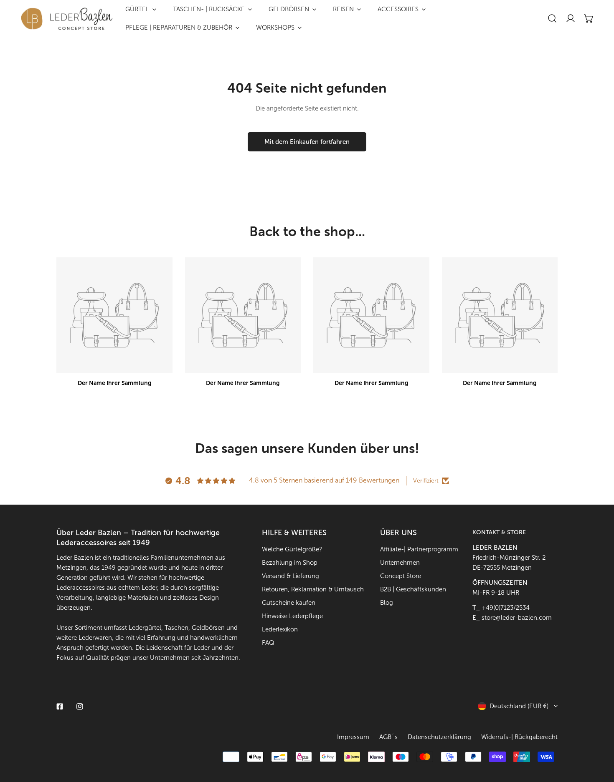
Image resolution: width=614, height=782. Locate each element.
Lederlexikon (280, 629)
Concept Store (400, 576)
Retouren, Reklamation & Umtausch (313, 589)
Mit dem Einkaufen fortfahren (307, 142)
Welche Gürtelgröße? (292, 549)
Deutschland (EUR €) (519, 706)
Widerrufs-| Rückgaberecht (519, 737)
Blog (386, 602)
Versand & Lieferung (290, 576)
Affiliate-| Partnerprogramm (419, 549)
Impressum (353, 737)
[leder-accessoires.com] (67, 18)
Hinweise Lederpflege (292, 616)
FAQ (268, 642)
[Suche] (552, 18)
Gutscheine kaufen (288, 602)
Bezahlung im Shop (289, 562)
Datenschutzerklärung (439, 737)
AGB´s (388, 737)
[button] (589, 18)
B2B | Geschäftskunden (413, 589)
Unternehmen (400, 562)
